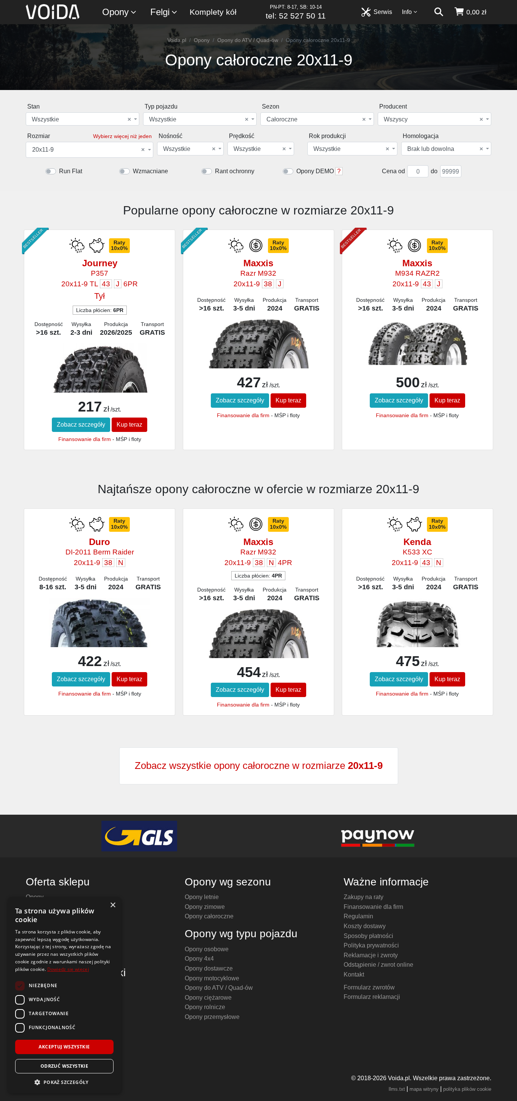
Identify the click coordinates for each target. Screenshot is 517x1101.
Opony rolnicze (205, 1007)
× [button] (112, 905)
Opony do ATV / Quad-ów (247, 40)
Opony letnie (202, 897)
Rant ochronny (234, 171)
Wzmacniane (150, 171)
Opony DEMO (315, 171)
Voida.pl (176, 40)
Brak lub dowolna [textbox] (445, 149)
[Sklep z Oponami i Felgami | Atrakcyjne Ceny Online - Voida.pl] (55, 12)
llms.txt (397, 1089)
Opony (115, 12)
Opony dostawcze (209, 968)
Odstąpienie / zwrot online (378, 964)
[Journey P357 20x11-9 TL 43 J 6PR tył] (99, 380)
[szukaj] (438, 12)
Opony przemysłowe (212, 1017)
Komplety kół (213, 12)
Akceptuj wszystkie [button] (64, 1047)
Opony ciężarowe (208, 997)
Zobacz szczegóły (81, 424)
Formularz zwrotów (369, 987)
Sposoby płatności (368, 936)
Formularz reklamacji (372, 997)
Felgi (160, 12)
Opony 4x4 (199, 958)
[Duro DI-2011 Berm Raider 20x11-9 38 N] (99, 630)
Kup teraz (129, 424)
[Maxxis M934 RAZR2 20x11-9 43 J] (417, 342)
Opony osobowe (207, 949)
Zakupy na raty (363, 897)
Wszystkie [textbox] (81, 119)
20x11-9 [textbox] (88, 150)
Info (407, 12)
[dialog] (64, 995)
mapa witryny (424, 1089)
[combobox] (82, 119)
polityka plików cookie (467, 1089)
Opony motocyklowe (212, 978)
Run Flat (70, 171)
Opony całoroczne (209, 916)
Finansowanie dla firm (84, 439)
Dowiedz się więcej (68, 969)
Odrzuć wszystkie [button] (64, 1066)
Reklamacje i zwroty (371, 955)
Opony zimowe (205, 907)
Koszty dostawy (365, 926)
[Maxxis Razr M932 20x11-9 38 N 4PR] (258, 640)
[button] (64, 1082)
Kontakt (354, 974)
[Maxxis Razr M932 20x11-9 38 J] (258, 350)
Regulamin (358, 916)
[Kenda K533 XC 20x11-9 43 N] (417, 643)
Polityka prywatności (371, 945)
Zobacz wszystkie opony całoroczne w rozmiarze (259, 765)
